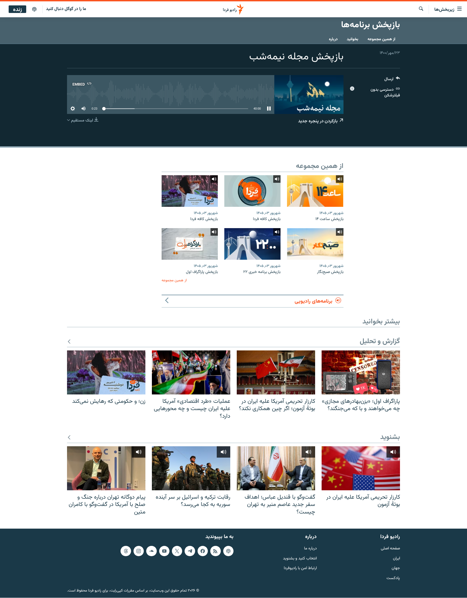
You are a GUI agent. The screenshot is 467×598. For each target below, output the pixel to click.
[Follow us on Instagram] (139, 551)
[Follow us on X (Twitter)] (177, 551)
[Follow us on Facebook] (203, 551)
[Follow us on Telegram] (190, 551)
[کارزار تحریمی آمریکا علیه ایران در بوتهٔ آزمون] (361, 468)
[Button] (392, 80)
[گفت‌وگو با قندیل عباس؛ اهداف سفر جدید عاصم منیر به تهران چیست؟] (276, 468)
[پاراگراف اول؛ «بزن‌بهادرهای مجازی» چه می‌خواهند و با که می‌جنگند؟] (361, 372)
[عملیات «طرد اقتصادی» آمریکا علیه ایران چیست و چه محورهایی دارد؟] (191, 372)
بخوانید (352, 39)
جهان (396, 569)
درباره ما (310, 549)
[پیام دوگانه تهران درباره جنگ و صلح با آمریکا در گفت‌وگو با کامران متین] (106, 468)
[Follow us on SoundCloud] (151, 551)
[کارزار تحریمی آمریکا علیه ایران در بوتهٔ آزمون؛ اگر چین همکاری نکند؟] (276, 372)
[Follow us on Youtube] (164, 551)
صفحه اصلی (390, 549)
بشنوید (390, 437)
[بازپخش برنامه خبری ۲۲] (252, 244)
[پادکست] (34, 9)
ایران (396, 559)
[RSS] (215, 551)
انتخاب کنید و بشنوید (300, 559)
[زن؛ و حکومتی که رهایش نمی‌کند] (106, 372)
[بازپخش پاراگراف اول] (190, 244)
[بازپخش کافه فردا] (252, 191)
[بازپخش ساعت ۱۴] (315, 191)
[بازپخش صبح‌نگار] (315, 244)
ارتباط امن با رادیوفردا (300, 569)
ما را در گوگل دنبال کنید (66, 9)
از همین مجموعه (381, 39)
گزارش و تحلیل (380, 341)
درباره (333, 39)
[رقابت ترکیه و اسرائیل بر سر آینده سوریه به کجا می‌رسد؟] (191, 468)
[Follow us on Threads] (126, 551)
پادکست (393, 579)
